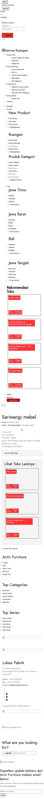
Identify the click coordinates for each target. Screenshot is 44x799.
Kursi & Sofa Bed (18, 69)
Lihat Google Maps (11, 453)
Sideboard (15, 63)
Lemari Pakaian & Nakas (20, 58)
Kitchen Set (15, 98)
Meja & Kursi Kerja (18, 90)
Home (4, 422)
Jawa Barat (17, 214)
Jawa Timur (18, 190)
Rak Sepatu (15, 78)
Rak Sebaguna (17, 81)
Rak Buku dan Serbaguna (20, 92)
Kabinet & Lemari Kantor (20, 87)
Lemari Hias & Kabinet (19, 75)
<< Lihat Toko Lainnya (9, 548)
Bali (12, 239)
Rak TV (14, 72)
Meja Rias (15, 60)
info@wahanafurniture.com (18, 685)
